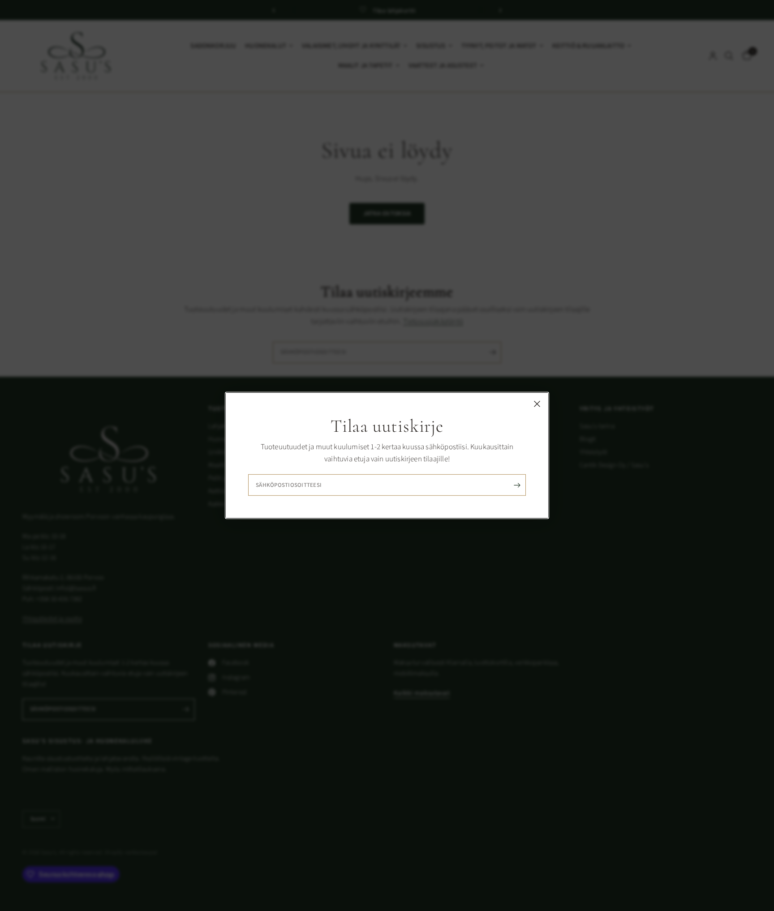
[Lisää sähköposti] (517, 485)
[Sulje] (537, 404)
